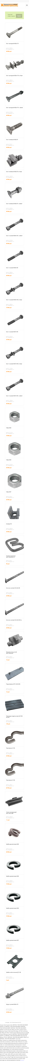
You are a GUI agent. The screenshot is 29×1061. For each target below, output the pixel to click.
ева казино (22, 1060)
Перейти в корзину (19, 16)
